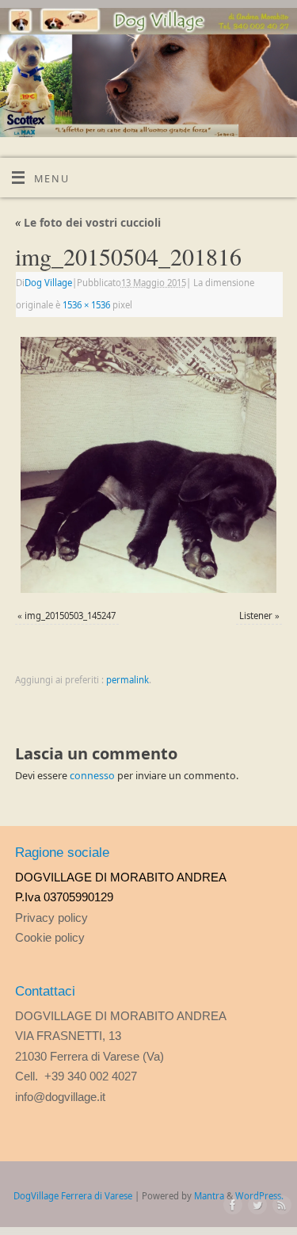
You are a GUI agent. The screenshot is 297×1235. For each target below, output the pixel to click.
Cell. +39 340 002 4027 (76, 1076)
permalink (127, 680)
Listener (255, 615)
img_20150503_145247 (70, 615)
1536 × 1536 (86, 305)
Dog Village (48, 283)
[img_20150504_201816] (148, 465)
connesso (92, 775)
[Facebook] (229, 1205)
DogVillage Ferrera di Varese (72, 1196)
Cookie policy (50, 937)
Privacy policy (51, 917)
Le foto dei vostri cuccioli (88, 222)
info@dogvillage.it (60, 1096)
